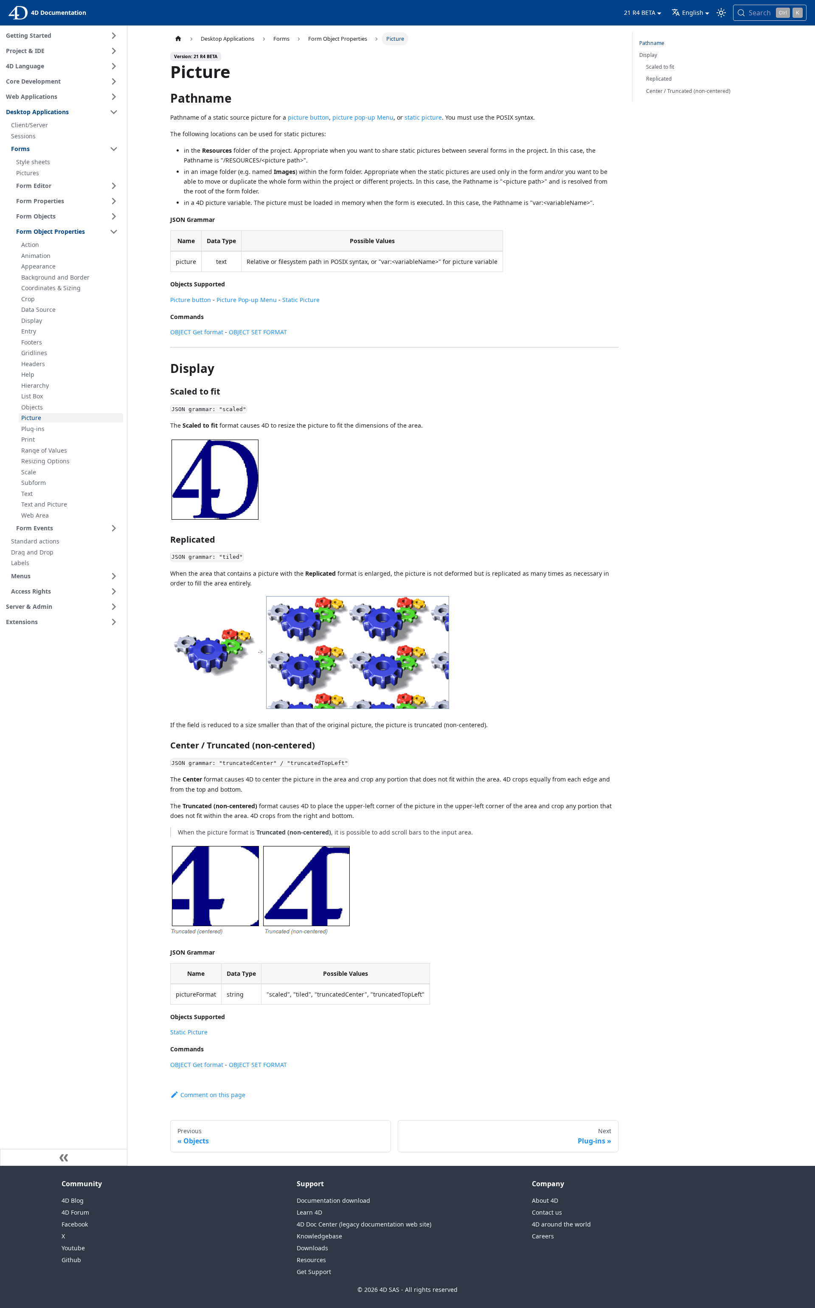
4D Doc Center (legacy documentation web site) (364, 1224)
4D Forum (75, 1212)
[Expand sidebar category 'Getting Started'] (113, 35)
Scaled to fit (660, 66)
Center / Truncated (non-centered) (688, 91)
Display (648, 55)
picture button (308, 117)
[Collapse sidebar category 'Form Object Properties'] (113, 231)
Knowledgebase (319, 1236)
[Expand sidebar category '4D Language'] (113, 66)
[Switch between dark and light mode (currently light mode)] (721, 13)
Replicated (659, 78)
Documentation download (333, 1200)
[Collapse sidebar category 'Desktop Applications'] (113, 112)
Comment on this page (212, 1095)
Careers (543, 1236)
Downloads (312, 1248)
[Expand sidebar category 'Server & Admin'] (113, 606)
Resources (311, 1260)
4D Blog (73, 1200)
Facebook (75, 1224)
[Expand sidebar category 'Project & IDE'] (113, 51)
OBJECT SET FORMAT (258, 332)
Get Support (314, 1272)
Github (71, 1260)
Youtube (73, 1248)
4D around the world (561, 1224)
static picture (423, 117)
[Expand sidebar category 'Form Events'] (113, 528)
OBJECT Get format (196, 332)
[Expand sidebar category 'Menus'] (113, 576)
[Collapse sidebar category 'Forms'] (113, 149)
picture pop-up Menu (362, 117)
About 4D (545, 1200)
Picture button (190, 300)
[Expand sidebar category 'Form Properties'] (113, 201)
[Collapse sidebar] (63, 1157)
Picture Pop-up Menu (246, 300)
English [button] (692, 12)
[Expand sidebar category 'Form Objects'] (113, 216)
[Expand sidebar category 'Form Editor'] (113, 186)
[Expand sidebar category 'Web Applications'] (113, 97)
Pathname (651, 43)
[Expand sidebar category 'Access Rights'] (113, 591)
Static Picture (301, 300)
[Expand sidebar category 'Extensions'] (113, 622)
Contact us (547, 1212)
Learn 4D (309, 1212)
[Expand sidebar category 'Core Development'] (113, 81)
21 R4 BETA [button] (639, 12)
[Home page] (178, 38)
